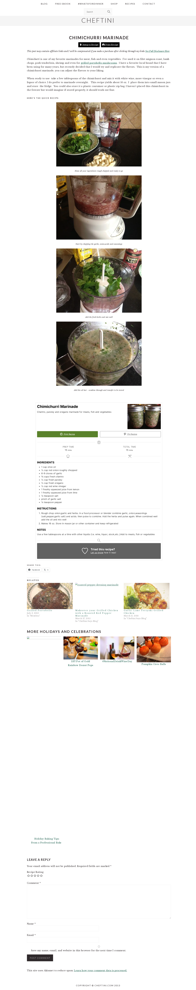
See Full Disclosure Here (157, 51)
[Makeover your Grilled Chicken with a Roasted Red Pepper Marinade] (98, 596)
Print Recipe (111, 44)
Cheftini (98, 20)
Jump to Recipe (90, 44)
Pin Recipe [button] (132, 434)
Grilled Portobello (39, 610)
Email (31, 935)
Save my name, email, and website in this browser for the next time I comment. (78, 950)
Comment (34, 883)
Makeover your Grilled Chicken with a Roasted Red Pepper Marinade (96, 613)
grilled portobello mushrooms (99, 63)
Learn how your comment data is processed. (100, 970)
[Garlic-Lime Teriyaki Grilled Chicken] (146, 596)
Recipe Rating (35, 872)
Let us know (97, 552)
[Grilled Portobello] (50, 596)
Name (31, 923)
